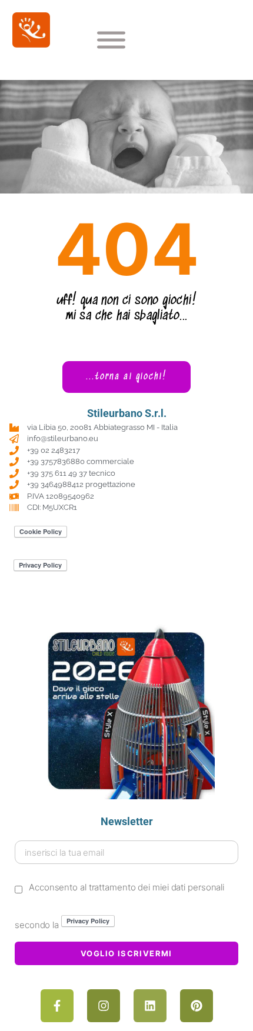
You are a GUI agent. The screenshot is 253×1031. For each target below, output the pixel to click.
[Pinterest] (196, 1005)
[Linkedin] (150, 1005)
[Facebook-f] (57, 1005)
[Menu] (111, 40)
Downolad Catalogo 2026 (127, 604)
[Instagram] (103, 1005)
